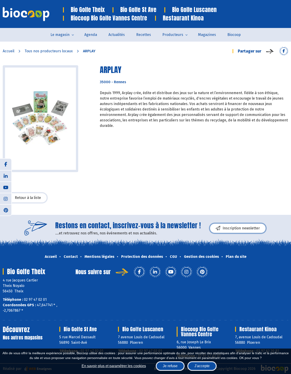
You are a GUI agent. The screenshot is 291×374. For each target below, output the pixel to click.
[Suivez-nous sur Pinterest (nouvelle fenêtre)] (5, 210)
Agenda (90, 35)
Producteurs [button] (172, 35)
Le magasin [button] (60, 35)
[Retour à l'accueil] (33, 14)
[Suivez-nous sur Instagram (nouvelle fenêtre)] (5, 198)
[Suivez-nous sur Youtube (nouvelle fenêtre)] (5, 187)
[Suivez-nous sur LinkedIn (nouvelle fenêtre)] (5, 175)
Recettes (143, 35)
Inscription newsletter (241, 228)
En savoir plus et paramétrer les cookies (114, 366)
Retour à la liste (28, 198)
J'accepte (202, 366)
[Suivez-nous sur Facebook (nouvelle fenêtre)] (5, 164)
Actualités (116, 35)
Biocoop (234, 35)
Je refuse (170, 366)
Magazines (207, 35)
